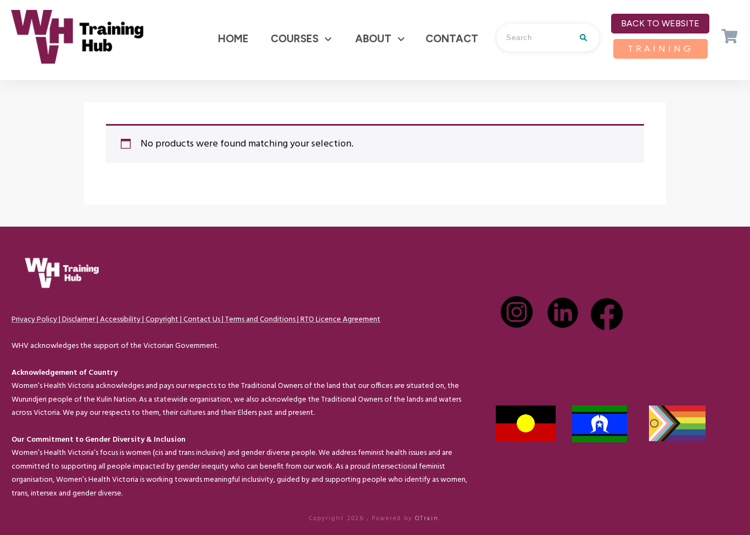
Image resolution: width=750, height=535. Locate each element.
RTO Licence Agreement (340, 319)
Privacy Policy (34, 319)
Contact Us (201, 319)
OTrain (427, 518)
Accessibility (120, 319)
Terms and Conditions (260, 319)
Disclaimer (78, 319)
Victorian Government (180, 346)
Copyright (161, 319)
